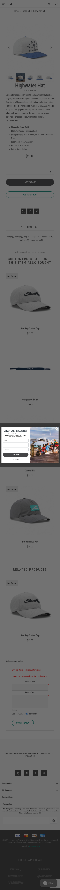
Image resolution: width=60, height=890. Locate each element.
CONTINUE (16, 455)
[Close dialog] (56, 428)
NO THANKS (16, 459)
